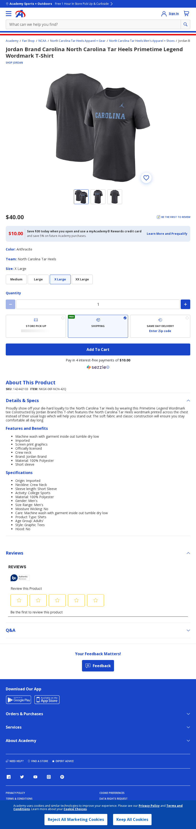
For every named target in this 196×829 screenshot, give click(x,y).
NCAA (42, 41)
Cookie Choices (75, 809)
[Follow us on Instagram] (49, 777)
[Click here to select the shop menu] (8, 13)
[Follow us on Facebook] (8, 777)
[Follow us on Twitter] (22, 777)
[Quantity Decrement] (10, 304)
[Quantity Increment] (185, 304)
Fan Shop (28, 41)
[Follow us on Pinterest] (62, 777)
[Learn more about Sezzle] (98, 367)
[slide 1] (81, 196)
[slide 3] (114, 196)
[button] (167, 233)
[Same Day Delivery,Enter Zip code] (160, 326)
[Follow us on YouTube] (35, 777)
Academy (12, 41)
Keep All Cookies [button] (132, 819)
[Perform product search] (185, 24)
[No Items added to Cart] (186, 13)
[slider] (98, 127)
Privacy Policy (149, 806)
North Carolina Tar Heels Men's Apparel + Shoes (141, 41)
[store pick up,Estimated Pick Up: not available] (36, 326)
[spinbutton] (98, 304)
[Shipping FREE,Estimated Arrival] (98, 326)
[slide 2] (98, 196)
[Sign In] (164, 13)
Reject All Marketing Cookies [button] (76, 819)
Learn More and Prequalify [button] (167, 234)
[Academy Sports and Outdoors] (20, 13)
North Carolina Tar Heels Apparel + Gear (77, 41)
